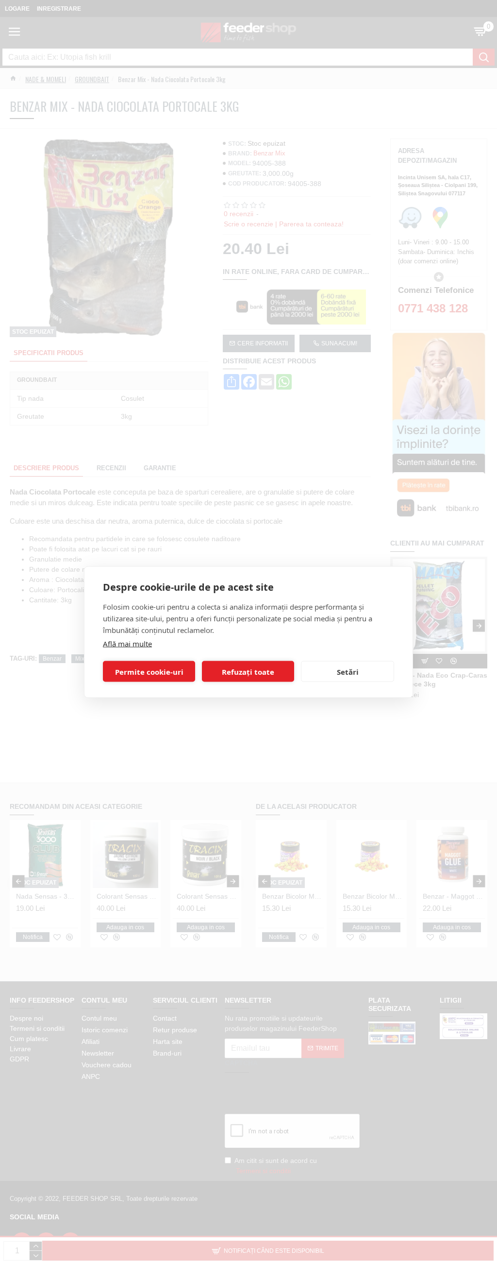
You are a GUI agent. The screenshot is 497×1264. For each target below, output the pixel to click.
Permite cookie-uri (149, 671)
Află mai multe (127, 644)
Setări (348, 671)
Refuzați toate (248, 671)
